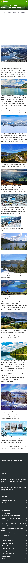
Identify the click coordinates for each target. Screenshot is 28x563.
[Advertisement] (14, 33)
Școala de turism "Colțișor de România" (12, 533)
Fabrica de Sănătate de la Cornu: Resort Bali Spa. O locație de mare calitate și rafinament (13, 449)
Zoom (3, 558)
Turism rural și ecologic (8, 548)
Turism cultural (6, 538)
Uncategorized (6, 551)
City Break (4, 505)
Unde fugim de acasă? (8, 553)
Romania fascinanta (7, 526)
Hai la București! (6, 510)
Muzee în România (7, 521)
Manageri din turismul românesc (11, 518)
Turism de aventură (7, 540)
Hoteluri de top (6, 513)
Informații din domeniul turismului (11, 515)
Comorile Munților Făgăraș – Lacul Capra (16, 446)
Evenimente (5, 508)
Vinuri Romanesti (6, 556)
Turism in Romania (7, 546)
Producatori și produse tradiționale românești (14, 523)
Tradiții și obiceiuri (7, 535)
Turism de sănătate (7, 543)
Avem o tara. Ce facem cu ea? (10, 500)
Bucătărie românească (8, 503)
